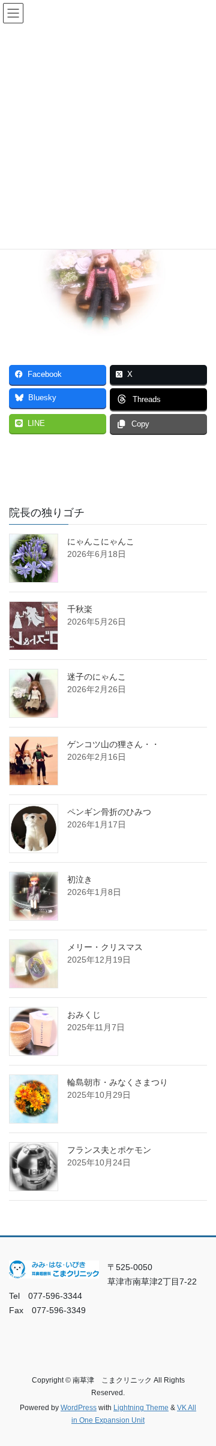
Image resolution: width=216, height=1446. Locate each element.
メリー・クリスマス (105, 947)
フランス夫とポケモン (109, 1150)
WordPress (79, 1408)
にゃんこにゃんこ (100, 541)
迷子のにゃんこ (96, 676)
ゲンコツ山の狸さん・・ (113, 744)
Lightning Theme (141, 1408)
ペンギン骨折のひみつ (109, 812)
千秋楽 (79, 609)
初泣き (79, 879)
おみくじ (84, 1014)
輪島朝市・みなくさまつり (117, 1082)
